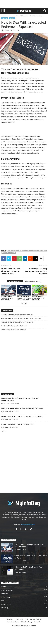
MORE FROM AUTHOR (32, 281)
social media (5, 597)
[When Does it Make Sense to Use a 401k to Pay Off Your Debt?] (24, 290)
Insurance (22, 250)
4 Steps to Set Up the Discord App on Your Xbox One (17, 322)
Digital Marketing (6, 590)
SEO (2, 601)
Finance (12, 18)
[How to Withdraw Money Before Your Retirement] (39, 290)
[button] (44, 10)
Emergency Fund (12, 250)
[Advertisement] (24, 4)
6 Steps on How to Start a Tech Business (17, 424)
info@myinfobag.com (28, 524)
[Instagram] (21, 529)
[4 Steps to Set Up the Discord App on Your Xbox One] (7, 570)
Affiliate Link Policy (26, 622)
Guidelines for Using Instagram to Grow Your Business (36, 271)
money (35, 250)
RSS (27, 619)
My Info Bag (5, 403)
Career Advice (6, 294)
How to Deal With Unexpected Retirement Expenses (22, 416)
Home (2, 16)
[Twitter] (31, 529)
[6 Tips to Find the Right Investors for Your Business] (8, 290)
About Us (9, 619)
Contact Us (37, 622)
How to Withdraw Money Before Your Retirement (38, 298)
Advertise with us (12, 622)
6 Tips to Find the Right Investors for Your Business (7, 298)
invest (29, 250)
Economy (9, 16)
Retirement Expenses (8, 252)
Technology (5, 608)
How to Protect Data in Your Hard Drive (13, 330)
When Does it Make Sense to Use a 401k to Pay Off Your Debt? (24, 298)
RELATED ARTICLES (15, 281)
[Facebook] (17, 529)
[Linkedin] (26, 529)
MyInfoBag (5, 411)
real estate (42, 250)
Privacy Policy (19, 619)
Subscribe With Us (35, 619)
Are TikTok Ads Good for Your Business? (14, 326)
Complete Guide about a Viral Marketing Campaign (22, 408)
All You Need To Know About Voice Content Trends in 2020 (10, 271)
